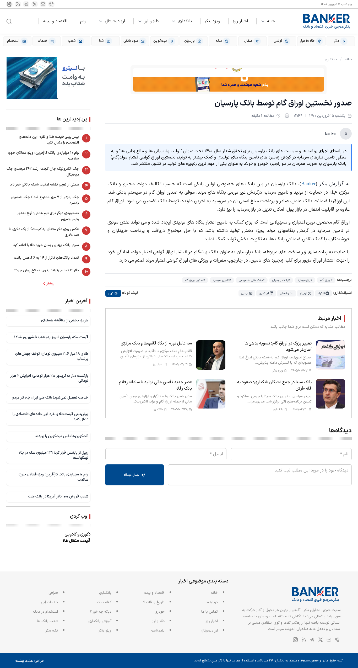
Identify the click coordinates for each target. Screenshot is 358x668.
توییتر (303, 293)
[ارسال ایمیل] (43, 4)
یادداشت (158, 630)
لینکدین (264, 293)
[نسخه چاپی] (287, 115)
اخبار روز (240, 21)
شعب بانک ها (47, 621)
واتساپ (284, 293)
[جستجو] (9, 21)
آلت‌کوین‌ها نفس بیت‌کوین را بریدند (61, 436)
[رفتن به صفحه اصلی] (327, 21)
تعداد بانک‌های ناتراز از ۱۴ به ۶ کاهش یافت (46, 258)
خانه (271, 21)
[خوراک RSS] (18, 4)
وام (83, 21)
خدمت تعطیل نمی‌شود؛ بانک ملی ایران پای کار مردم (50, 397)
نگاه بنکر (52, 630)
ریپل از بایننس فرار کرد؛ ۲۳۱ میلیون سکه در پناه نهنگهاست (53, 455)
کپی (111, 293)
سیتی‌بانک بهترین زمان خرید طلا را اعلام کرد (46, 245)
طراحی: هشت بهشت (29, 661)
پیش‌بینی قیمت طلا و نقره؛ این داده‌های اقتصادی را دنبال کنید (49, 139)
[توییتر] (34, 4)
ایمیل (244, 293)
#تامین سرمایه (222, 280)
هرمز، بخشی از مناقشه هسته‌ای (64, 320)
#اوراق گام (326, 280)
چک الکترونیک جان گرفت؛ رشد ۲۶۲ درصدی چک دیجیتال (43, 171)
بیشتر (50, 283)
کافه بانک (104, 602)
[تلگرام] (26, 4)
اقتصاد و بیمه (55, 21)
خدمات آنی (49, 602)
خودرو (160, 611)
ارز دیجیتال (115, 21)
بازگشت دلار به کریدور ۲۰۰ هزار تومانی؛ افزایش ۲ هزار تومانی (49, 378)
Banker (308, 183)
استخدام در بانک (45, 611)
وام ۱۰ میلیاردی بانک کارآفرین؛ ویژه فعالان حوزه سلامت (43, 155)
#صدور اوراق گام (195, 280)
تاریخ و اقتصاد (154, 602)
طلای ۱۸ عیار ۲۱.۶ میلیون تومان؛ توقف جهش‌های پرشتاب (51, 356)
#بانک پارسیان (281, 280)
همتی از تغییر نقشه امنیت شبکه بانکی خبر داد (44, 184)
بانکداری (185, 21)
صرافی (53, 593)
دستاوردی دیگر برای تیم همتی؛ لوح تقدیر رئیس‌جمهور (48, 216)
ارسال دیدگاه (132, 475)
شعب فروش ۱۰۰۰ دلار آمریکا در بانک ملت (58, 496)
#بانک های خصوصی (251, 280)
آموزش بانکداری (99, 621)
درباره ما (212, 602)
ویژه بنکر (212, 21)
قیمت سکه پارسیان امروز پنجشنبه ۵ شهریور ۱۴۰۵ (51, 337)
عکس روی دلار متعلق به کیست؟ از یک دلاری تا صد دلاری (44, 232)
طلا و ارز (151, 21)
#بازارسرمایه (305, 280)
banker (331, 134)
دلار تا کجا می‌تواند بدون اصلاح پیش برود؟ (46, 270)
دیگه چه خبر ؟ (100, 611)
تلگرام (321, 293)
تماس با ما (209, 611)
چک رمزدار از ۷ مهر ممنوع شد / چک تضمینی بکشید (45, 200)
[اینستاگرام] (9, 4)
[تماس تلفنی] (51, 4)
